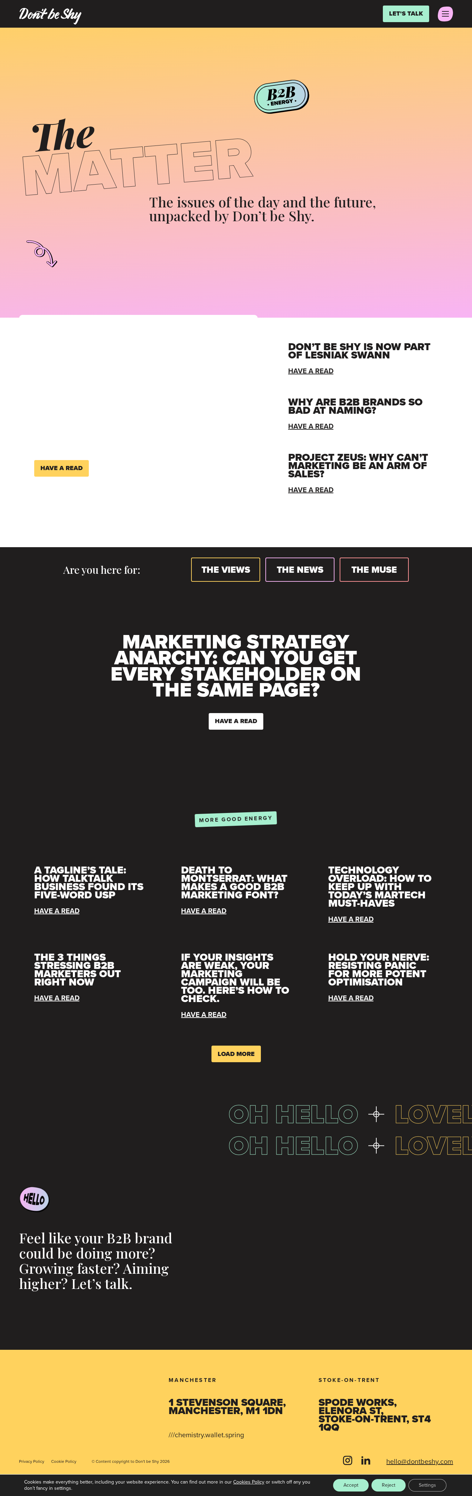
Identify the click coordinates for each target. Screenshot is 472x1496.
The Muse (374, 569)
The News (300, 569)
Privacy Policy (31, 1461)
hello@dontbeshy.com (419, 1461)
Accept (350, 1485)
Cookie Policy (63, 1461)
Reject (388, 1485)
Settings (427, 1485)
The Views (225, 569)
